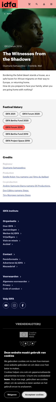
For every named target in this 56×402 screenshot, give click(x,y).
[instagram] (14, 305)
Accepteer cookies (34, 395)
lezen (7, 379)
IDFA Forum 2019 (13, 127)
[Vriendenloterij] (28, 324)
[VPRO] (28, 344)
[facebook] (23, 305)
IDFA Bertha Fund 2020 (17, 121)
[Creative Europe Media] (28, 334)
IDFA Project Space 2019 (18, 141)
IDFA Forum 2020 (31, 114)
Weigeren (12, 395)
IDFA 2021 (10, 114)
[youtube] (6, 305)
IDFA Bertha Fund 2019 (17, 134)
